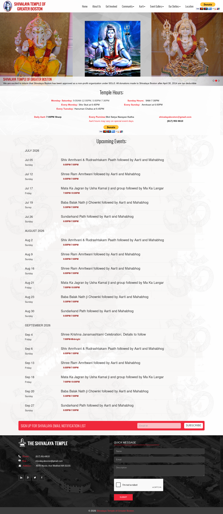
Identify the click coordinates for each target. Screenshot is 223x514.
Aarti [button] (141, 6)
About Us (96, 6)
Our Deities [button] (174, 6)
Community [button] (127, 6)
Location (189, 6)
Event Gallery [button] (156, 6)
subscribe (193, 425)
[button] (16, 49)
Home (85, 6)
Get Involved (111, 6)
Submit (123, 497)
